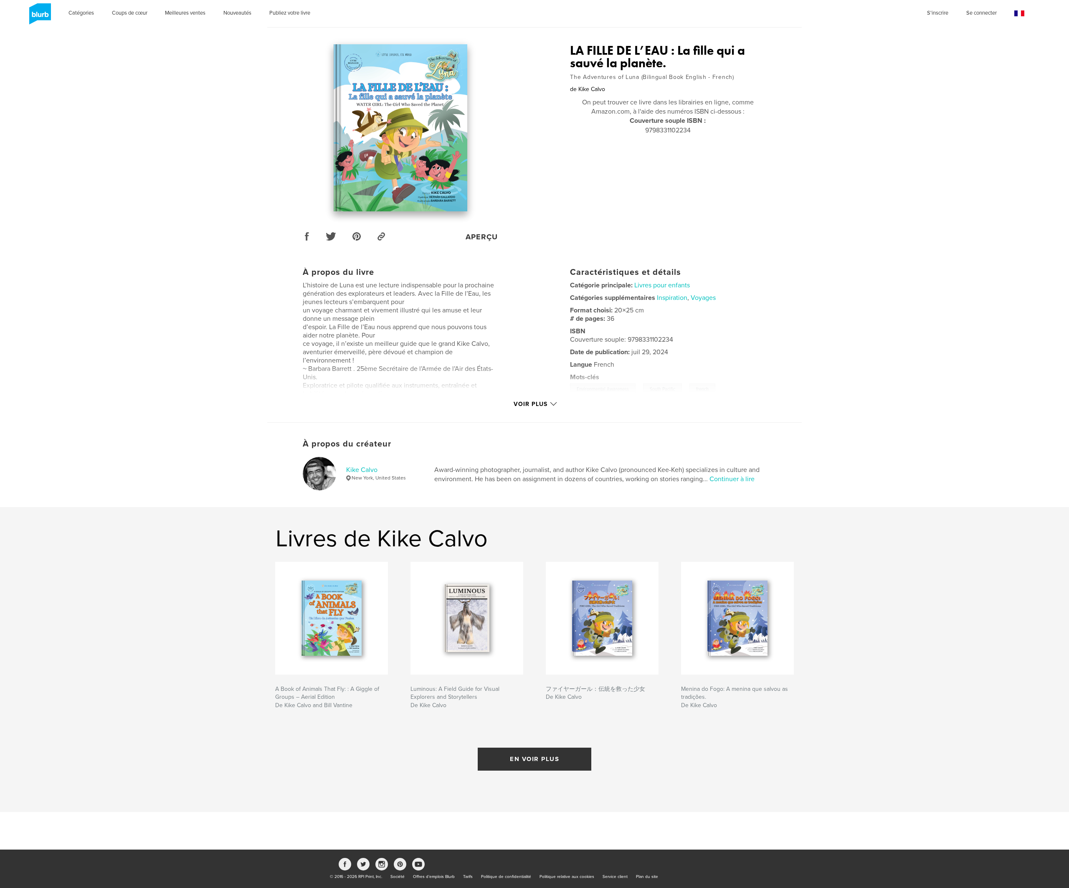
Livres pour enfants (662, 285)
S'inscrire (937, 13)
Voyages (703, 298)
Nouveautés (237, 13)
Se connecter (981, 13)
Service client (615, 876)
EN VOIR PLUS (534, 759)
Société (397, 876)
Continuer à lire (732, 479)
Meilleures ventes (185, 13)
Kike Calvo (361, 470)
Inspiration (672, 298)
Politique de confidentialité (506, 876)
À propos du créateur (347, 444)
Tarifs (468, 876)
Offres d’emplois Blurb (434, 876)
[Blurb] (39, 17)
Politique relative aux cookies (567, 876)
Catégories (81, 13)
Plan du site (647, 876)
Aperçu (482, 236)
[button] (1019, 13)
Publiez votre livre (289, 13)
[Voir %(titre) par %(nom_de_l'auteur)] (400, 127)
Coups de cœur (129, 13)
